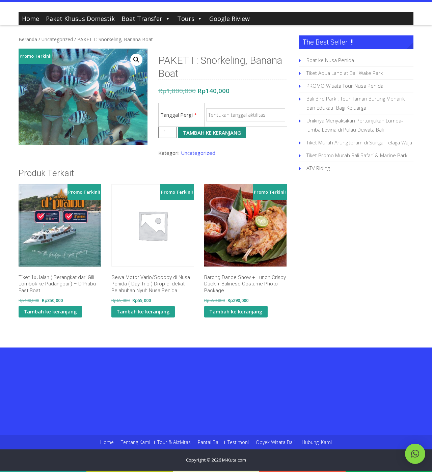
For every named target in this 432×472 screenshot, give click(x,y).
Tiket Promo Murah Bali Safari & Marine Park (356, 155)
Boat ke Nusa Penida (330, 60)
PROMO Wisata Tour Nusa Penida (344, 85)
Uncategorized (57, 39)
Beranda (28, 39)
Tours (185, 19)
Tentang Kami (135, 442)
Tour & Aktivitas (174, 442)
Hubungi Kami (317, 442)
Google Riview (229, 19)
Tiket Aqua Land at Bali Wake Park (344, 73)
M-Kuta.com (234, 460)
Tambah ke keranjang (212, 132)
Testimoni (238, 442)
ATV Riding (318, 168)
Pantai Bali (209, 442)
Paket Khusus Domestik (80, 19)
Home (30, 19)
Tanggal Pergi (178, 114)
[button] (136, 60)
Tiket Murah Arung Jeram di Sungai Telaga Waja (359, 142)
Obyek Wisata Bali (275, 442)
